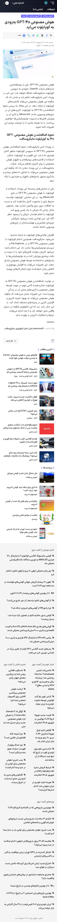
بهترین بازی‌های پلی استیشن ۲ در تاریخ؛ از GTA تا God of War (30, 895)
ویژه (24, 16)
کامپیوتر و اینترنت (34, 16)
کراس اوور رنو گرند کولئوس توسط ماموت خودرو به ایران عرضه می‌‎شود (44, 702)
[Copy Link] (29, 35)
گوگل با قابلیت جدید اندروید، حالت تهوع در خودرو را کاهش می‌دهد (22, 398)
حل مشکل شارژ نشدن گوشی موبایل (22, 473)
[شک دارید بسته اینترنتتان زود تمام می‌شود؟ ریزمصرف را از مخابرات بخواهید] (46, 456)
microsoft (39, 328)
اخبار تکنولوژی (22, 328)
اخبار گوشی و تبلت (25, 376)
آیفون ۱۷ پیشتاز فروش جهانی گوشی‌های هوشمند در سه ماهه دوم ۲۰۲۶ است (29, 584)
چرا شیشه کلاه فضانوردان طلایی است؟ (15, 735)
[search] (27, 3)
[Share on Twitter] (42, 35)
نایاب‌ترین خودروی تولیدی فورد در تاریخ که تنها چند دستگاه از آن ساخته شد (43, 754)
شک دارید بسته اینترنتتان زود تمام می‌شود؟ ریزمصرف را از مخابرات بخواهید (20, 454)
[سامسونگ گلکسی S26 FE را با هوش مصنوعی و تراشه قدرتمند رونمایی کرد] (46, 373)
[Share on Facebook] (47, 35)
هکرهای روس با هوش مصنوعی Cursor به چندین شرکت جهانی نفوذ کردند (20, 357)
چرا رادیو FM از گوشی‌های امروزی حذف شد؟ (31, 608)
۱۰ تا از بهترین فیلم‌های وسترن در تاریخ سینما (32, 886)
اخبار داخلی (33, 432)
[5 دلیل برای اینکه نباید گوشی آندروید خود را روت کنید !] (46, 491)
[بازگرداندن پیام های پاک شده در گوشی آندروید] (46, 505)
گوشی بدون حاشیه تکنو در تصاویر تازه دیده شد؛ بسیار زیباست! (31, 617)
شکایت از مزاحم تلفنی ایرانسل (24, 515)
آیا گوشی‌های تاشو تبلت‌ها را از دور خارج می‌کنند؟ (29, 600)
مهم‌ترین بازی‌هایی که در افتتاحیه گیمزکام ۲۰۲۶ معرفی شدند (31, 809)
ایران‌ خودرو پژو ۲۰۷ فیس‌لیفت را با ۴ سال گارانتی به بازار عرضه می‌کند (29, 906)
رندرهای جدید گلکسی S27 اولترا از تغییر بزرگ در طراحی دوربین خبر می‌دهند (30, 651)
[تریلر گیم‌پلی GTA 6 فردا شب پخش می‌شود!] (46, 414)
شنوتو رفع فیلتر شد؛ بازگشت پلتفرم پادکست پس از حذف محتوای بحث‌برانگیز (20, 426)
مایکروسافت (9, 328)
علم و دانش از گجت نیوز (15, 664)
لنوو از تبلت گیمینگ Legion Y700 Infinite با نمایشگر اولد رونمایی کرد (22, 384)
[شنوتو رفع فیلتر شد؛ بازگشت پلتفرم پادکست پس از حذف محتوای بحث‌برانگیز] (46, 428)
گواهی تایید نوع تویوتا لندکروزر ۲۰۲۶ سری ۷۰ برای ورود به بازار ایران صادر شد (44, 736)
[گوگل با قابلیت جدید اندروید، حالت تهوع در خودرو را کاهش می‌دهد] (46, 400)
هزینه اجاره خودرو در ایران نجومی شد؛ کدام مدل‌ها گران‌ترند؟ (43, 786)
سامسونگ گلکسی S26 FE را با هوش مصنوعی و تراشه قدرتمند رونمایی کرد (21, 371)
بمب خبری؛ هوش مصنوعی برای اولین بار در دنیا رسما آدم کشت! (15, 763)
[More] (20, 35)
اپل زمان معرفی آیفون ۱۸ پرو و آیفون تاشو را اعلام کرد (30, 573)
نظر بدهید (9, 341)
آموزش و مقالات (48, 16)
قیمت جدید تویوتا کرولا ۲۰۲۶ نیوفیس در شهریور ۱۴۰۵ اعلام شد (44, 719)
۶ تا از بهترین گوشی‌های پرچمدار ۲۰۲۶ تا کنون (32, 593)
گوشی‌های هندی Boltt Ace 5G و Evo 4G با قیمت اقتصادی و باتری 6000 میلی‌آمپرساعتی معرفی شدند (29, 628)
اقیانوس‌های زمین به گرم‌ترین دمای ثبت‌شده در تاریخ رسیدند (15, 778)
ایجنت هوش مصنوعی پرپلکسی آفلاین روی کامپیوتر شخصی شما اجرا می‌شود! (16, 696)
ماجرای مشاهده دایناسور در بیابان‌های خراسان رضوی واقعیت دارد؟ (29, 876)
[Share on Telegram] (33, 35)
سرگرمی (29, 418)
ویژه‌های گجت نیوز (45, 802)
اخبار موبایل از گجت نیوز (43, 550)
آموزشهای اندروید (30, 494)
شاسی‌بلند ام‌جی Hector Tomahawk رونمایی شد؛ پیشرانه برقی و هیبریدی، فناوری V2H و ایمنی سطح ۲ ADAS (43, 680)
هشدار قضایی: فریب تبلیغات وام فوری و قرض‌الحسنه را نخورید (20, 440)
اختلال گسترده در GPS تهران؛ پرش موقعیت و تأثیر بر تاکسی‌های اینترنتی (29, 854)
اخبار (31, 328)
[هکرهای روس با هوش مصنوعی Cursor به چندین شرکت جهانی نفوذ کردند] (46, 359)
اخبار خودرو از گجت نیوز (43, 664)
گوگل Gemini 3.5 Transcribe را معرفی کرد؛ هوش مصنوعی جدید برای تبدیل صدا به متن (14, 719)
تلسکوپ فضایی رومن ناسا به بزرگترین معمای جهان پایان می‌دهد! (16, 676)
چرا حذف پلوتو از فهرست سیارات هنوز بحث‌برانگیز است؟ (16, 748)
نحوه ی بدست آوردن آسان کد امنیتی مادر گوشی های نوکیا (21, 531)
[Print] (24, 35)
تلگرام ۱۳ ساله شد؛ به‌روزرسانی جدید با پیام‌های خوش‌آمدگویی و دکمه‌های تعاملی (31, 820)
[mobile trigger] (51, 3)
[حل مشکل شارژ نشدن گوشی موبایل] (46, 477)
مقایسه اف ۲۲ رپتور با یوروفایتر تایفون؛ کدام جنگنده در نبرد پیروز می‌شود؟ (29, 843)
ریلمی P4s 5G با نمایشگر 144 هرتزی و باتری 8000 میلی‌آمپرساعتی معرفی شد (29, 639)
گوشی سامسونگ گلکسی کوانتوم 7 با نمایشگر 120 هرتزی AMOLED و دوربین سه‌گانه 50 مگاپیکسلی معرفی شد (30, 559)
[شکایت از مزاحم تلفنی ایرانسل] (46, 519)
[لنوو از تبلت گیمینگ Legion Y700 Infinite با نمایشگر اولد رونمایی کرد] (46, 387)
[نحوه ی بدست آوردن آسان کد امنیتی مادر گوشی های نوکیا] (46, 533)
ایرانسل (34, 519)
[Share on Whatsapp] (38, 35)
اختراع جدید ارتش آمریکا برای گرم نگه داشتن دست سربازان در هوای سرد (29, 865)
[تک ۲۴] (46, 3)
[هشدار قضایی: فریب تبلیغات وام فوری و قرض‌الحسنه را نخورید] (46, 442)
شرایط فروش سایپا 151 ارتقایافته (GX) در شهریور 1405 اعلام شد (44, 771)
